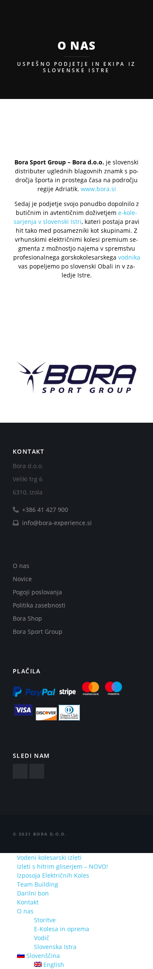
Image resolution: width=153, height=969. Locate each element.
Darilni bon (33, 893)
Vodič (41, 938)
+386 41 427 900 (45, 510)
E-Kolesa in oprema (61, 929)
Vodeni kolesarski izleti (49, 857)
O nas (21, 566)
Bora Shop (27, 618)
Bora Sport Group (37, 631)
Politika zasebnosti (39, 605)
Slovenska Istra (55, 947)
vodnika (129, 257)
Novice (22, 579)
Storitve (45, 920)
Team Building (37, 884)
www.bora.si (98, 189)
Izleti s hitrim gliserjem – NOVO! (62, 866)
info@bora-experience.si (56, 523)
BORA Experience (56, 14)
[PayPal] (34, 695)
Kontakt (28, 902)
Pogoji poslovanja (37, 592)
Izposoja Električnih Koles (53, 875)
